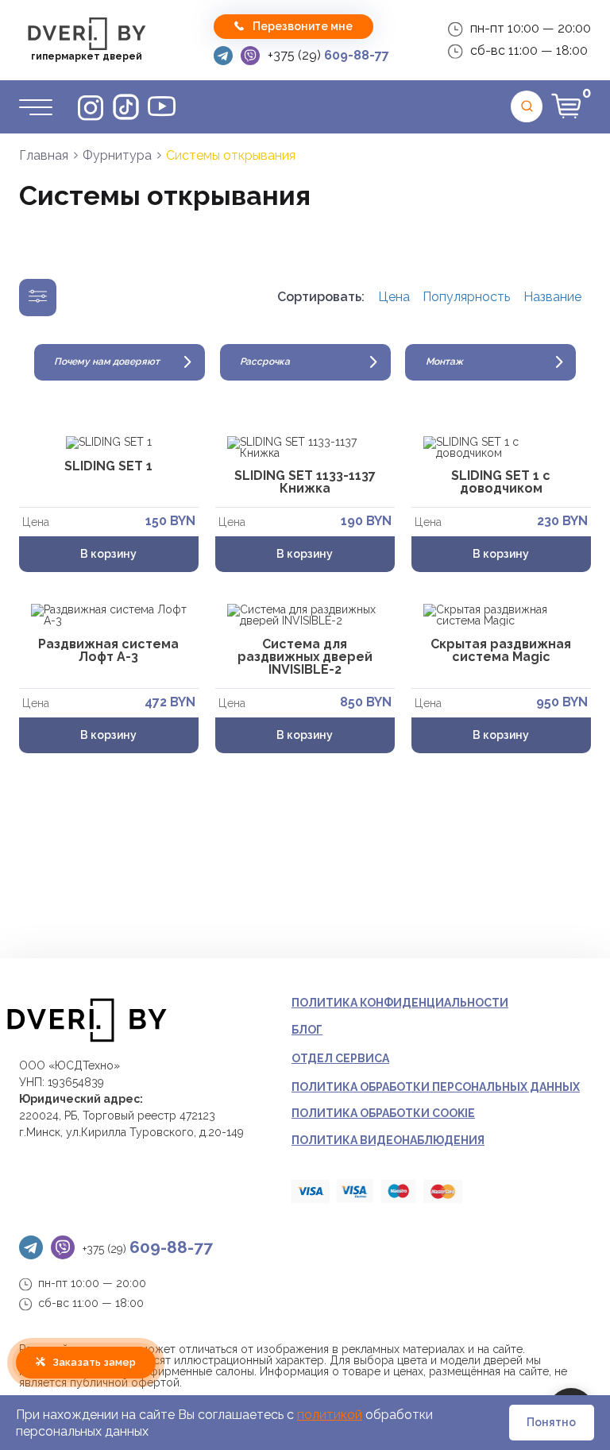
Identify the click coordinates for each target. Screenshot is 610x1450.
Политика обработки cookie (383, 1113)
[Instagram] (90, 106)
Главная (43, 155)
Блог (306, 1029)
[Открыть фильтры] (37, 297)
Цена (394, 297)
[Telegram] (223, 55)
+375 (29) (328, 55)
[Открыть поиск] (526, 106)
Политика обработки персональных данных (435, 1087)
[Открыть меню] (35, 106)
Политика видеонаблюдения (388, 1140)
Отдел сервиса (340, 1058)
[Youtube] (162, 106)
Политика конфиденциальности (399, 1002)
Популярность (466, 297)
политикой (329, 1414)
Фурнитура (117, 155)
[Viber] (250, 55)
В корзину (108, 553)
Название (552, 297)
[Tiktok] (126, 106)
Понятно (551, 1422)
